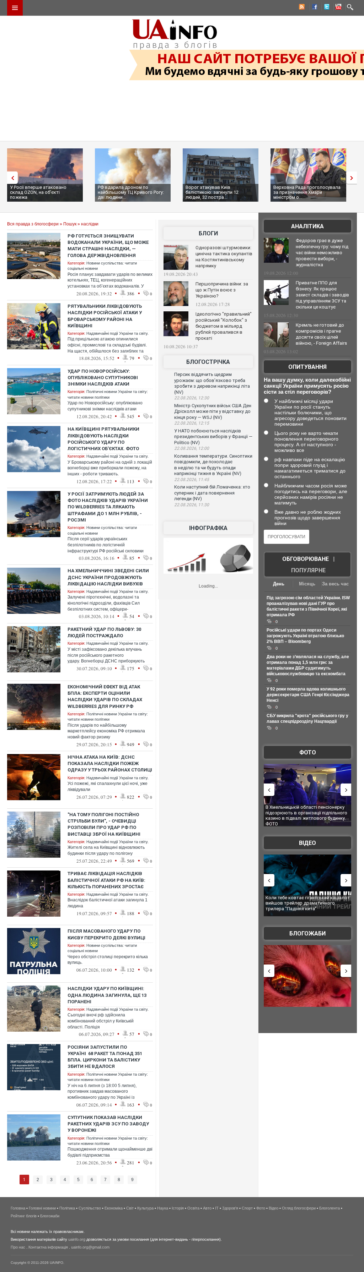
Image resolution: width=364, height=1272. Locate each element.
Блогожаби (307, 933)
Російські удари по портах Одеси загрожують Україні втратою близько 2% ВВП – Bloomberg (305, 636)
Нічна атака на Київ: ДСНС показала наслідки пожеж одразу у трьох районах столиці (110, 763)
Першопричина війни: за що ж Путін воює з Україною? (222, 290)
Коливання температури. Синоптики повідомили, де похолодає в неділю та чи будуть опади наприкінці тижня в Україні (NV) (213, 464)
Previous (11, 177)
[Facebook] (313, 8)
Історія (178, 1208)
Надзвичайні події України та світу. (117, 333)
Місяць (307, 583)
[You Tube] (337, 8)
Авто (207, 1208)
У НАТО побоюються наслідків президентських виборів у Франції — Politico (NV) (213, 436)
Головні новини (42, 1208)
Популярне (308, 570)
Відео (307, 843)
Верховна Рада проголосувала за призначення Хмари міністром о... (307, 192)
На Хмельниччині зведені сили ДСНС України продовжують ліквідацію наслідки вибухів (108, 577)
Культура (145, 1208)
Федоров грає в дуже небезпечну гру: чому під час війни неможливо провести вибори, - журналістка (322, 252)
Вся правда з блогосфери (33, 224)
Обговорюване (305, 559)
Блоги (208, 233)
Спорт (247, 1208)
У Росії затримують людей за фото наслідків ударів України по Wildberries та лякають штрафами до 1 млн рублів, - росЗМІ (108, 507)
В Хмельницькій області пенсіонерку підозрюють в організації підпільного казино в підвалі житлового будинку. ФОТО (306, 815)
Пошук (69, 224)
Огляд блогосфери (299, 1208)
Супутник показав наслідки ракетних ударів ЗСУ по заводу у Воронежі (108, 1124)
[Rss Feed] (301, 8)
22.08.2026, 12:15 (191, 423)
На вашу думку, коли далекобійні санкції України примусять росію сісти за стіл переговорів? (307, 386)
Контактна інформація (48, 1247)
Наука (162, 1208)
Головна (18, 1208)
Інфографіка (208, 528)
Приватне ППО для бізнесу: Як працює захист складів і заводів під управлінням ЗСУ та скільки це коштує (322, 295)
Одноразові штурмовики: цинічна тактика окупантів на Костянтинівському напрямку (224, 256)
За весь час (335, 583)
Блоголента (329, 1208)
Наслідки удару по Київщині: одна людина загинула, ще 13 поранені (107, 995)
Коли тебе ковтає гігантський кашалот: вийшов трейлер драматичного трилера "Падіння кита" (308, 903)
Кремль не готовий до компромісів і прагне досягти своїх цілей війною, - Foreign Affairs (321, 334)
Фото (307, 752)
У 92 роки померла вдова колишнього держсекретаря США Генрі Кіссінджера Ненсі (308, 695)
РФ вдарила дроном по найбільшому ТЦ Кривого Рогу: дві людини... (131, 192)
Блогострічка (208, 362)
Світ (130, 1208)
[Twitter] (325, 8)
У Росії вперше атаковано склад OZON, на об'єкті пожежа (38, 192)
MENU (15, 8)
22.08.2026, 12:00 (191, 448)
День (278, 583)
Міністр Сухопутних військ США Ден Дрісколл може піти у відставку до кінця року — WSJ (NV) (212, 411)
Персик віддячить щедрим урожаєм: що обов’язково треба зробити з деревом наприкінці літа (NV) (212, 383)
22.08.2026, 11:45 (191, 479)
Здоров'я (230, 1208)
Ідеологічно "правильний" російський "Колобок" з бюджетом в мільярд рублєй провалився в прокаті (224, 326)
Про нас (18, 1247)
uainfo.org (76, 1239)
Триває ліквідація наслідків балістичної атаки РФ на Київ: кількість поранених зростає (106, 880)
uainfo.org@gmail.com (90, 1247)
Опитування (307, 367)
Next (353, 177)
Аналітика (307, 226)
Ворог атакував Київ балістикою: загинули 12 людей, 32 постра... (212, 192)
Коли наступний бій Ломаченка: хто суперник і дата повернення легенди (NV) (212, 492)
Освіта (193, 1208)
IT (217, 1208)
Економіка (114, 1208)
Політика (67, 1208)
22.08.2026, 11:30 (191, 504)
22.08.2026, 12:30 (191, 397)
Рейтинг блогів (24, 1216)
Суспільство (90, 1208)
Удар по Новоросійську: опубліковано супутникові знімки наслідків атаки (103, 378)
